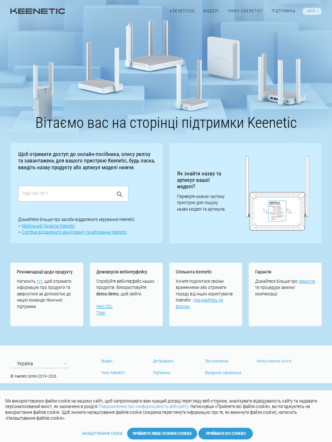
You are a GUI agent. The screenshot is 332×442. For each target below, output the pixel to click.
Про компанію (216, 361)
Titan (100, 312)
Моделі (211, 11)
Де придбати (163, 361)
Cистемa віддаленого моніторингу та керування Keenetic (74, 232)
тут (39, 281)
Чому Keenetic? (245, 11)
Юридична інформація (223, 372)
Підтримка (284, 11)
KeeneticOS (182, 11)
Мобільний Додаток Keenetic (48, 225)
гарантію (306, 281)
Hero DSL (104, 306)
